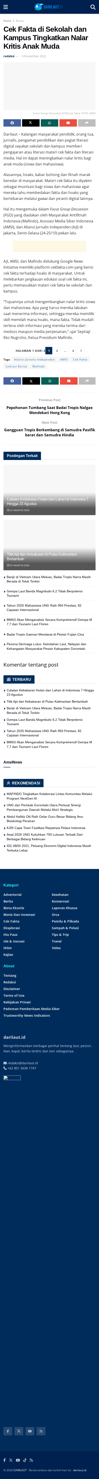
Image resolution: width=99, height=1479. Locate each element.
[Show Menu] (5, 7)
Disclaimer (11, 989)
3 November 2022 (34, 56)
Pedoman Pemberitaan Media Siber (31, 1009)
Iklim (7, 948)
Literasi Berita (16, 366)
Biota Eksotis (13, 908)
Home (7, 21)
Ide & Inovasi (13, 941)
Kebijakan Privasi (17, 1002)
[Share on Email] (68, 123)
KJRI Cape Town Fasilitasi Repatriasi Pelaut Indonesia (46, 828)
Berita (20, 21)
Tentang (9, 975)
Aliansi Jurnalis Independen (34, 359)
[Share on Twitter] (31, 123)
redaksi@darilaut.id (22, 1063)
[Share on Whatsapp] (49, 123)
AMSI (64, 359)
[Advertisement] (49, 246)
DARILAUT (20, 1470)
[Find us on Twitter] (19, 1431)
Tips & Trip (60, 934)
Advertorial (12, 894)
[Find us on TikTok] (24, 1460)
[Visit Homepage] (49, 6)
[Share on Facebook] (12, 123)
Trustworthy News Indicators (26, 1015)
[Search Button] (93, 7)
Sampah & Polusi (65, 928)
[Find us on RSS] (41, 1431)
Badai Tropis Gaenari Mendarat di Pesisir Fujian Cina (45, 634)
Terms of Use (13, 995)
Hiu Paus (10, 934)
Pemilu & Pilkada (65, 921)
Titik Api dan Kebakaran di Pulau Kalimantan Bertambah (47, 701)
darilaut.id (79, 1470)
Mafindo (38, 366)
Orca (55, 914)
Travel (56, 941)
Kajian (8, 954)
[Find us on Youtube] (30, 1431)
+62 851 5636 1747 (21, 1068)
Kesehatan (60, 894)
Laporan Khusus (64, 908)
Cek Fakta (80, 359)
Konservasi (60, 901)
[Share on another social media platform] (87, 123)
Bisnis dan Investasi (19, 914)
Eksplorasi (11, 928)
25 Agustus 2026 (19, 510)
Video (56, 948)
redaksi (9, 56)
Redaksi (9, 982)
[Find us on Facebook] (7, 1431)
